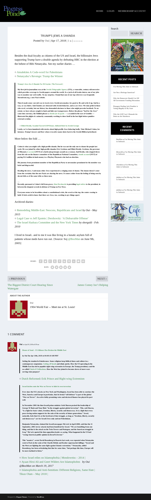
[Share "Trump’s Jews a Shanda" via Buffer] (69, 261)
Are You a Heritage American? (124, 92)
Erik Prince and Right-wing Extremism (63, 378)
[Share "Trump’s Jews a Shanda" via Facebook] (40, 261)
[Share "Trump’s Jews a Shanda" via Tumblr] (54, 261)
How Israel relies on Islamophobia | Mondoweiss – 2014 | (53, 457)
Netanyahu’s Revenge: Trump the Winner (40, 76)
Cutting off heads (49, 364)
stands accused (84, 154)
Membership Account (132, 11)
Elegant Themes (21, 497)
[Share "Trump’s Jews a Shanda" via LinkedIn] (64, 261)
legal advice (81, 184)
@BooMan (74, 239)
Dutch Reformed (31, 378)
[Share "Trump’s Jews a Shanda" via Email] (78, 261)
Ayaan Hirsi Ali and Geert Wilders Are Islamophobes (51, 461)
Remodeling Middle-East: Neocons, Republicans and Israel (49, 210)
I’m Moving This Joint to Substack (125, 87)
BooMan (119, 139)
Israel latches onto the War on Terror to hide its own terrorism (46, 386)
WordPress (40, 497)
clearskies (119, 165)
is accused (31, 152)
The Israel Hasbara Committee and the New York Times (47, 222)
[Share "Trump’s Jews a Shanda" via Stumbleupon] (73, 261)
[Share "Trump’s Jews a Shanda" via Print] (83, 261)
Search (114, 28)
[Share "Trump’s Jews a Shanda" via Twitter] (45, 261)
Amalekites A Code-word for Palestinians (39, 72)
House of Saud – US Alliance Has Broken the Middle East (44, 350)
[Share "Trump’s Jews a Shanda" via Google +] (50, 261)
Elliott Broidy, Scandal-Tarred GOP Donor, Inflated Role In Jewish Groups (50, 126)
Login (110, 11)
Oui (47, 40)
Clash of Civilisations (37, 369)
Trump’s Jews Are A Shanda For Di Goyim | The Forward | (40, 84)
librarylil (119, 152)
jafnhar (119, 177)
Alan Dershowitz (60, 184)
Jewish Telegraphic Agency (56, 89)
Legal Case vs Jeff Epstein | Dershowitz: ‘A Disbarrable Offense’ (53, 218)
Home (99, 11)
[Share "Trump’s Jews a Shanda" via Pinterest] (59, 261)
